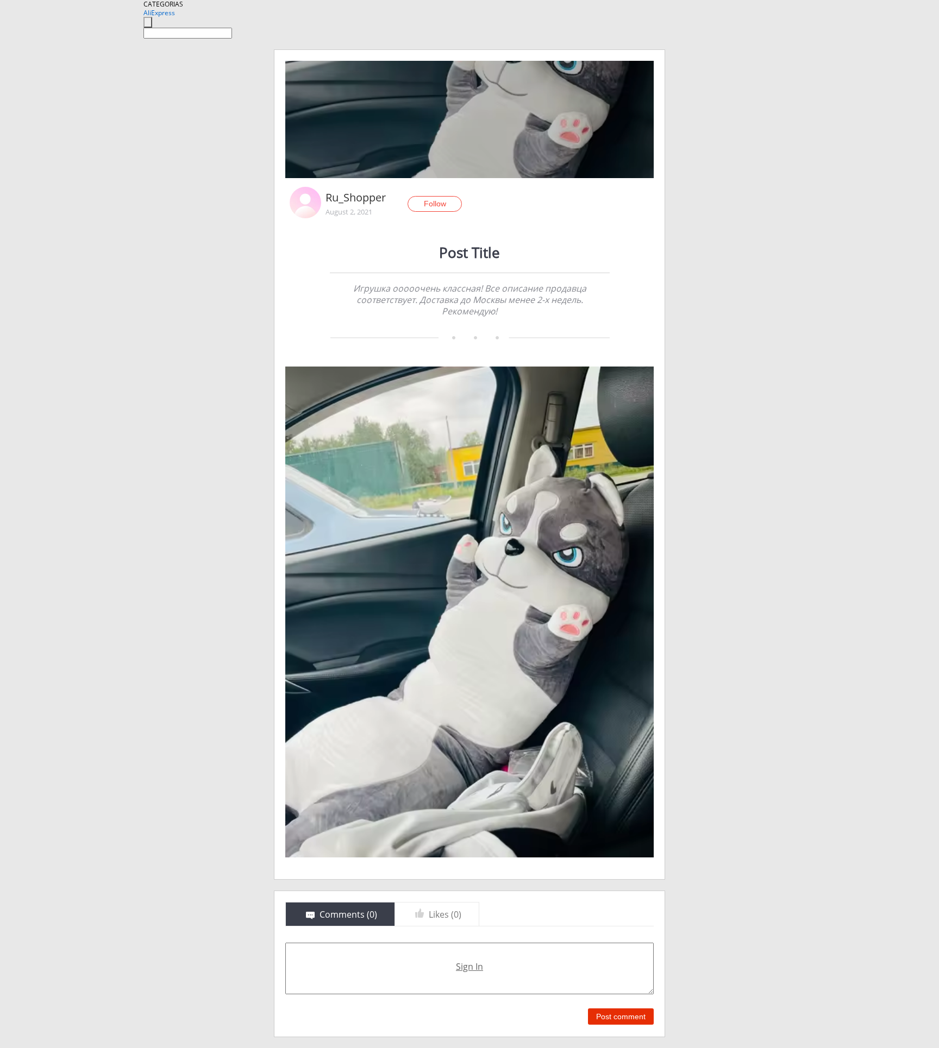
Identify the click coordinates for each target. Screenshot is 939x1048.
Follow (435, 203)
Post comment (621, 1016)
